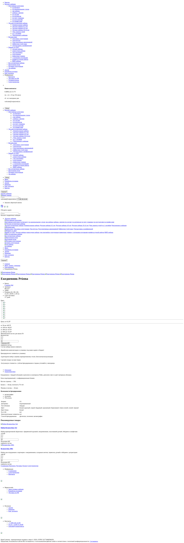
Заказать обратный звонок (13, 202)
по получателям (17, 19)
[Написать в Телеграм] (5, 207)
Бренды (7, 2)
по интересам (16, 16)
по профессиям (17, 21)
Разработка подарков (11, 181)
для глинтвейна (17, 52)
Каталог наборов (10, 4)
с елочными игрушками (20, 58)
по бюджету (16, 7)
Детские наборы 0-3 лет (20, 26)
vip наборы (12, 68)
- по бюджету (16, 113)
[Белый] (4, 304)
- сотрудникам (17, 160)
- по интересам (17, 122)
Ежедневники (9, 267)
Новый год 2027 (13, 47)
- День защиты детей (19, 138)
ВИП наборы (16, 61)
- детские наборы (17, 155)
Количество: (5, 335)
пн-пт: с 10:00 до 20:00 (15, 524)
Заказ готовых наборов (15, 489)
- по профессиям (17, 127)
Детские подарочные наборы (17, 23)
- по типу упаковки (18, 124)
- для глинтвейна (17, 158)
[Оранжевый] (4, 302)
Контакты (11, 77)
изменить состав (6, 443)
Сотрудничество (13, 82)
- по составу (16, 120)
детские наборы (17, 49)
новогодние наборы (18, 51)
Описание (8, 370)
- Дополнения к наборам (20, 141)
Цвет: (2, 300)
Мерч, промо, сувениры (12, 265)
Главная (7, 264)
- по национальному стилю (21, 115)
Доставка (19, 466)
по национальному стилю (20, 9)
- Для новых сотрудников (20, 144)
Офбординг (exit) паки (19, 44)
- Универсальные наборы (20, 131)
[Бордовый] (4, 314)
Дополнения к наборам (19, 35)
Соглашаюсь (94, 541)
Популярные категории (16, 6)
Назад (7, 108)
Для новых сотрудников (20, 38)
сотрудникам (16, 54)
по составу (15, 14)
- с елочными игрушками (20, 164)
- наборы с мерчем (18, 119)
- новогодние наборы (19, 157)
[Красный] (4, 306)
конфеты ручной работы (20, 59)
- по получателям (17, 125)
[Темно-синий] (4, 316)
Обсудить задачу (6, 210)
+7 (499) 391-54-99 (14, 523)
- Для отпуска (16, 146)
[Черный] (4, 312)
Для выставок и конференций (22, 45)
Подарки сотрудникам (15, 66)
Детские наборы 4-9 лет (20, 28)
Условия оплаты (13, 80)
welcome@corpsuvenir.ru (16, 526)
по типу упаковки (18, 18)
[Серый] (4, 308)
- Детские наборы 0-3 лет (20, 132)
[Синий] (4, 310)
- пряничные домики (19, 162)
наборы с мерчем (17, 13)
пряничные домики (18, 56)
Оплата (24, 466)
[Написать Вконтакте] (7, 207)
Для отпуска (16, 40)
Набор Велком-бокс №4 (9, 428)
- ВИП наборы (17, 167)
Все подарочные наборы (16, 63)
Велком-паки (12, 37)
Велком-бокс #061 (7, 449)
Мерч (6, 179)
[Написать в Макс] (2, 207)
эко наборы (16, 11)
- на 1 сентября (17, 139)
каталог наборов (6, 193)
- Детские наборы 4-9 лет (20, 134)
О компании (5, 466)
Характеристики (10, 371)
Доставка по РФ (13, 78)
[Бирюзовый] (4, 318)
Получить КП (5, 343)
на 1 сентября (16, 33)
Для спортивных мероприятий (22, 42)
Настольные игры (14, 64)
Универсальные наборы (20, 25)
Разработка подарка (11, 71)
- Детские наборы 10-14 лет (21, 136)
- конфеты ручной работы (20, 165)
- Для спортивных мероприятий (22, 148)
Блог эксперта (9, 73)
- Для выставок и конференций (22, 151)
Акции (7, 70)
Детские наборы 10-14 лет (20, 30)
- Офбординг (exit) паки (20, 150)
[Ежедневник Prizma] (8, 272)
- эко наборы (16, 117)
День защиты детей (18, 32)
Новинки (8, 184)
